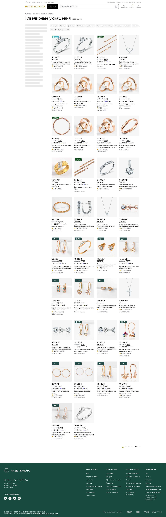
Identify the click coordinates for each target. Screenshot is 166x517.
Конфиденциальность (153, 486)
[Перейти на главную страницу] (35, 6)
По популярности (57, 30)
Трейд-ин (129, 489)
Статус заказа (111, 2)
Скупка (128, 480)
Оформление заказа (113, 480)
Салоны (148, 477)
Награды (89, 483)
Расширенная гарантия (94, 486)
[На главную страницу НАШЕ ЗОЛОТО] (17, 470)
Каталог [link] (36, 13)
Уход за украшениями (153, 492)
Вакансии (89, 489)
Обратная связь (92, 477)
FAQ (147, 473)
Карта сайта (90, 496)
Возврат (109, 477)
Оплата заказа (111, 489)
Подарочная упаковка (113, 486)
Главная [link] (28, 13)
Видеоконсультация (133, 486)
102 (136, 446)
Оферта (148, 483)
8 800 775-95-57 (37, 2)
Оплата (138, 2)
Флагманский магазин (153, 489)
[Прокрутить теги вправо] (138, 25)
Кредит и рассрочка (133, 477)
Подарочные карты (132, 473)
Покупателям (111, 469)
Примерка (109, 483)
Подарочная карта (122, 2)
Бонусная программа (133, 483)
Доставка (132, 2)
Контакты (149, 480)
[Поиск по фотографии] (116, 6)
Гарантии (89, 480)
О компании (90, 492)
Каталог (53, 6)
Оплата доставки (112, 492)
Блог (88, 473)
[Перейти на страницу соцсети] (6, 498)
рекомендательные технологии (46, 513)
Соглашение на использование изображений (151, 498)
